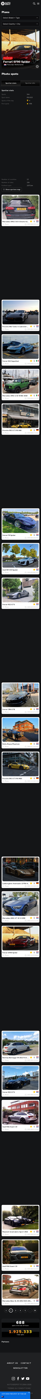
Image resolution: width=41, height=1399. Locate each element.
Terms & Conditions (19, 1388)
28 (35, 1310)
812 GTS (11, 604)
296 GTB (11, 709)
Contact (26, 1363)
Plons (7, 224)
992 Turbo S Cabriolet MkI (19, 327)
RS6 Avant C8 (11, 1127)
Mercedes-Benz (8, 1301)
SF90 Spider (12, 953)
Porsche (5, 327)
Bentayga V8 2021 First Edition (21, 1058)
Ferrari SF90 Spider (16, 62)
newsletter (20, 1368)
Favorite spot (8, 58)
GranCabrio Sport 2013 (19, 1232)
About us (12, 1363)
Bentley (5, 1058)
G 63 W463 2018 (21, 396)
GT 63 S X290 (20, 918)
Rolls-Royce (7, 744)
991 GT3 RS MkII (15, 778)
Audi (4, 570)
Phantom (15, 744)
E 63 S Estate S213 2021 (24, 222)
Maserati (5, 1232)
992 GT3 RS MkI (15, 430)
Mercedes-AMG (8, 222)
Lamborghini (7, 883)
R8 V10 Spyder (12, 570)
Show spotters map (13, 189)
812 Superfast (13, 361)
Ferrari (5, 361)
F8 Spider (11, 535)
